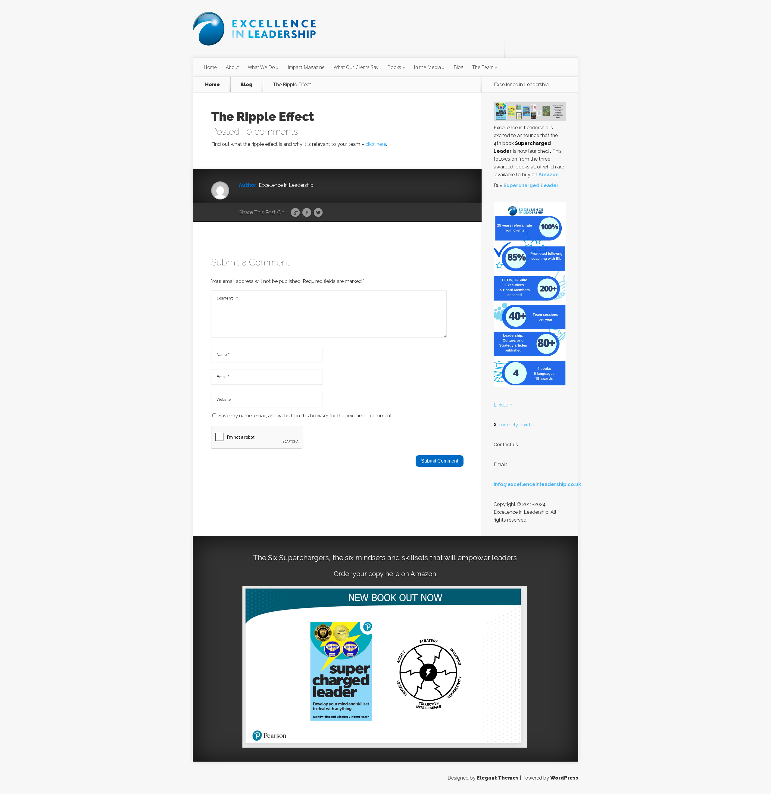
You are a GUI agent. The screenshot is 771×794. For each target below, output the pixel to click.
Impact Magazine (306, 67)
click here (375, 144)
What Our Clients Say (356, 67)
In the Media (427, 67)
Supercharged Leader (531, 185)
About (232, 67)
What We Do (261, 67)
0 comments (272, 131)
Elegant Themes (498, 778)
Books (394, 67)
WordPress (564, 778)
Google (295, 213)
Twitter (318, 213)
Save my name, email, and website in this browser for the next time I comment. (305, 416)
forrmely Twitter (514, 425)
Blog (458, 67)
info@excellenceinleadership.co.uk (537, 484)
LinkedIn (503, 405)
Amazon (548, 174)
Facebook (306, 213)
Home (210, 67)
